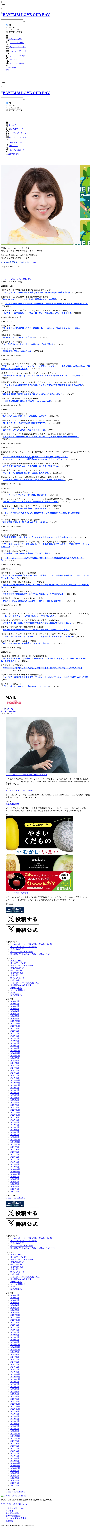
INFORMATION (15, 32)
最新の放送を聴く (24, 279)
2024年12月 (15, 1051)
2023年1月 (14, 1108)
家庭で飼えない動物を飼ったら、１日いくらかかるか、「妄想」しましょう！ (36, 630)
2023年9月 (14, 1088)
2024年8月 (14, 1061)
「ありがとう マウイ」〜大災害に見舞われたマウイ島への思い (29, 616)
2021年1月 (14, 1167)
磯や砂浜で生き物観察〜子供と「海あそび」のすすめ (33, 954)
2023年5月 (14, 1098)
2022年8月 (14, 1120)
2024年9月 (14, 1058)
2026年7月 (14, 1004)
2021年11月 (15, 1142)
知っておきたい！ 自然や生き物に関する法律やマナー (26, 423)
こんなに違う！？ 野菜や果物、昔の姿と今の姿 (26, 775)
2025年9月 (14, 1028)
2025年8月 (14, 1031)
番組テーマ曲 (16, 970)
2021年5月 (14, 1157)
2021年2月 (14, 1164)
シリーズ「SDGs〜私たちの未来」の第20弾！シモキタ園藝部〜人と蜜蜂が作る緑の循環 (42, 513)
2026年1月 (14, 1019)
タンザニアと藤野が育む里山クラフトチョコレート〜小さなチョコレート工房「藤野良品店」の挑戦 (45, 677)
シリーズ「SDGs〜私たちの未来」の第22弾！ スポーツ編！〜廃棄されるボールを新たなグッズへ (46, 304)
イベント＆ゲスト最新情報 (17, 893)
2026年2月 (14, 1016)
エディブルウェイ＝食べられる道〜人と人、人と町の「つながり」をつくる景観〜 (38, 636)
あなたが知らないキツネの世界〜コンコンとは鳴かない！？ (28, 643)
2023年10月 (15, 1085)
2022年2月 (14, 1135)
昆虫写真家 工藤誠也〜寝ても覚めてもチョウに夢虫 (25, 522)
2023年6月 (14, 1095)
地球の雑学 (15, 975)
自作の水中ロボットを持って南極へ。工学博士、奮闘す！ (27, 553)
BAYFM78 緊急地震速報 (16, 1518)
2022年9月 (14, 1117)
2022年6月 (14, 1125)
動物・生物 (15, 980)
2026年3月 (14, 1014)
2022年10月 (15, 1115)
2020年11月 (15, 1172)
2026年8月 (14, 1001)
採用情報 (9, 1521)
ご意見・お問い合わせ (15, 1508)
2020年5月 (14, 1187)
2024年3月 (14, 1073)
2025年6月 (14, 1036)
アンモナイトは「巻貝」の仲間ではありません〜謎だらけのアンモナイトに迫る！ (38, 623)
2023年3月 (14, 1103)
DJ (10, 25)
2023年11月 (15, 1083)
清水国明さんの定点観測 (20, 985)
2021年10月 (15, 1145)
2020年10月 (15, 1174)
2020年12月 (15, 1169)
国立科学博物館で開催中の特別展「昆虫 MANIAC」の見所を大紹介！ (33, 394)
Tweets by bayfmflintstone (15, 1198)
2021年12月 (15, 1140)
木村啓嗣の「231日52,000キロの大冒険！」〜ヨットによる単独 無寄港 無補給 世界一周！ (41, 437)
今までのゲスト (17, 973)
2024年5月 (14, 1068)
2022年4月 (14, 1130)
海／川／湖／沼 (17, 978)
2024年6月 (14, 1066)
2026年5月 (14, 1009)
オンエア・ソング (18, 963)
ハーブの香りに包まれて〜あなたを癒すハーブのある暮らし (28, 344)
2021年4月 (14, 1159)
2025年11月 (15, 1024)
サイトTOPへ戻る (8, 711)
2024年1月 (14, 1078)
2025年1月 (14, 1048)
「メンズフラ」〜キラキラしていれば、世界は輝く (24, 495)
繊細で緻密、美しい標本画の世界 (17, 351)
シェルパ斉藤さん (18, 990)
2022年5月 (14, 1127)
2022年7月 (14, 1122)
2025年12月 (15, 1021)
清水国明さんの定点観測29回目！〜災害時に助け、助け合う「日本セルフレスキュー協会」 (42, 328)
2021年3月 (14, 1162)
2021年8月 (14, 1149)
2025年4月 (14, 1041)
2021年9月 (14, 1147)
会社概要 (9, 1511)
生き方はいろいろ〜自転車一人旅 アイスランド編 (24, 430)
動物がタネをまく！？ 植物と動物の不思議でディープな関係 (29, 299)
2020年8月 (14, 1179)
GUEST (12, 27)
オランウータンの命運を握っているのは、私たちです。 (26, 473)
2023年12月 (15, 1080)
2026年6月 (14, 1006)
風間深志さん (16, 988)
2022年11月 (15, 1112)
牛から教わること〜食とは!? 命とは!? (19, 337)
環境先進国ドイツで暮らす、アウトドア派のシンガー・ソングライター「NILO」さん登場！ (42, 376)
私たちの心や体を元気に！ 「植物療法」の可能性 (24, 416)
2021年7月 (14, 1152)
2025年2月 (14, 1046)
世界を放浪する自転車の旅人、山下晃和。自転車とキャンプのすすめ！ (33, 594)
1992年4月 (14, 1191)
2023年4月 (14, 1100)
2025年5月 (14, 1038)
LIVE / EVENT (15, 30)
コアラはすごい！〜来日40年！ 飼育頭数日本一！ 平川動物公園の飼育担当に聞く (37, 293)
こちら (33, 262)
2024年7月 (14, 1063)
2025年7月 (14, 1033)
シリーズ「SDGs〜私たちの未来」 (25, 983)
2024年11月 (15, 1053)
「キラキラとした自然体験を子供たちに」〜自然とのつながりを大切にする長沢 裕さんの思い (43, 385)
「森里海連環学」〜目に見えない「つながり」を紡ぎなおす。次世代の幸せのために (39, 537)
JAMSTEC (14, 993)
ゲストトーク (16, 961)
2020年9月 (14, 1177)
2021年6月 (14, 1154)
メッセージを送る (9, 279)
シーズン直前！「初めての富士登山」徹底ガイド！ (24, 508)
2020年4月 (14, 1189)
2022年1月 (14, 1137)
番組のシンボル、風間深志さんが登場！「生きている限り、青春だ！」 (33, 601)
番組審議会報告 (12, 1513)
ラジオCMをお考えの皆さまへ (14, 1504)
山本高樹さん (16, 995)
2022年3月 (14, 1132)
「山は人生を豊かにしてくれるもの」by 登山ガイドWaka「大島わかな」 (34, 480)
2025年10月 (15, 1026)
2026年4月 (14, 1011)
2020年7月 (14, 1182)
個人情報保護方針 (13, 1516)
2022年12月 (15, 1110)
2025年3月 (14, 1043)
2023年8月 (14, 1090)
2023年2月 (14, 1105)
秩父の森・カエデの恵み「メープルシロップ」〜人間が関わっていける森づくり (37, 313)
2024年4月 (14, 1070)
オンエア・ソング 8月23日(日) (19, 790)
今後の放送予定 (12, 804)
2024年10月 (15, 1056)
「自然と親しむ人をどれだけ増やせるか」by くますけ (26, 686)
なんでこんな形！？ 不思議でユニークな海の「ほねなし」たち (30, 502)
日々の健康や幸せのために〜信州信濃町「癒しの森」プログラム (30, 466)
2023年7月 (14, 1093)
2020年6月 (14, 1184)
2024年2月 (14, 1075)
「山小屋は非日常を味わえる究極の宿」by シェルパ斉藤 (27, 401)
